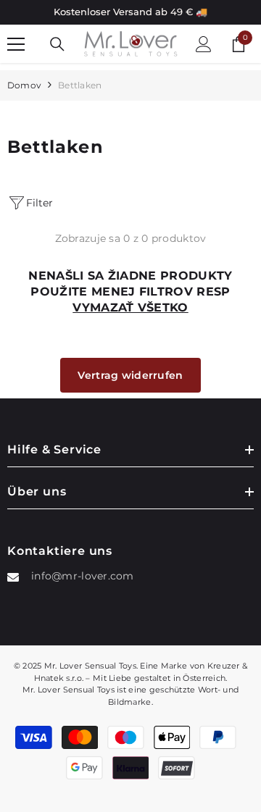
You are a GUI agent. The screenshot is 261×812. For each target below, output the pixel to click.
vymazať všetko (130, 307)
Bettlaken (80, 85)
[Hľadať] (57, 44)
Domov (24, 85)
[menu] (16, 44)
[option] (130, 12)
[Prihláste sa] (204, 44)
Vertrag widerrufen (130, 375)
